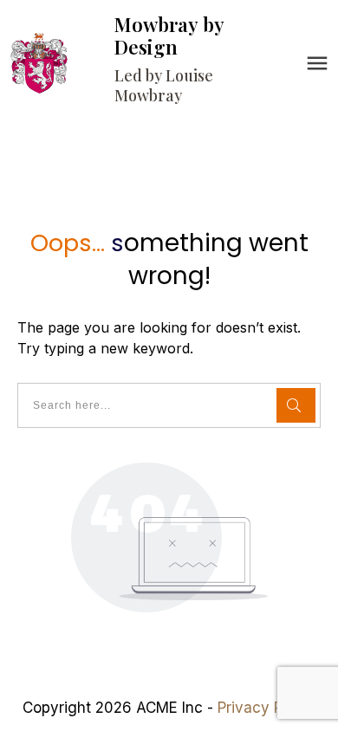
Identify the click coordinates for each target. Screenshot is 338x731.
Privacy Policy (266, 707)
